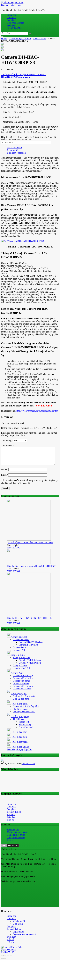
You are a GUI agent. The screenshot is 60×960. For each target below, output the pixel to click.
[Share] (5, 955)
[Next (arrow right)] (5, 958)
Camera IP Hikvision (28, 644)
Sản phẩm (11, 20)
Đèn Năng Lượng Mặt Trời (19, 749)
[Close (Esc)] (2, 955)
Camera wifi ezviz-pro (23, 686)
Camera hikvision (21, 639)
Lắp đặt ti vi (18, 931)
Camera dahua (39, 38)
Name (4, 469)
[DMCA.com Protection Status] (10, 846)
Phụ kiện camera (20, 709)
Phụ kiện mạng (25, 727)
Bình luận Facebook (16, 153)
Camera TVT (19, 650)
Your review (7, 445)
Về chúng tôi (13, 829)
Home (4, 38)
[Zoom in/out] (11, 955)
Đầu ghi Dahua (20, 665)
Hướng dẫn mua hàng (17, 832)
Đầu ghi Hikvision (21, 657)
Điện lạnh (11, 25)
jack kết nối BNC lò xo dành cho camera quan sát (30, 542)
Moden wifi (24, 722)
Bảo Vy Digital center (11, 5)
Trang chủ (11, 15)
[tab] (33, 147)
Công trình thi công (16, 837)
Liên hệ (10, 819)
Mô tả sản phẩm (14, 147)
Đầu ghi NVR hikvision (30, 663)
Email (4, 475)
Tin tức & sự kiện (15, 28)
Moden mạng (25, 724)
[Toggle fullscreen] (8, 955)
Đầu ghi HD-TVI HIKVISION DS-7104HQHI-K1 (31, 618)
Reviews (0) (12, 150)
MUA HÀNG (13, 547)
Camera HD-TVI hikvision (31, 642)
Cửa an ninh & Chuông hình (26, 706)
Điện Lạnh (18, 924)
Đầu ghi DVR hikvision (30, 660)
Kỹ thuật (11, 814)
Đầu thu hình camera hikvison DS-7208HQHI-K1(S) (31, 566)
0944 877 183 (28, 763)
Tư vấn (10, 942)
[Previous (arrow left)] (2, 958)
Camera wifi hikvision (23, 678)
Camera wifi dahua (21, 681)
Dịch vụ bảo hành (21, 699)
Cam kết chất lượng (16, 835)
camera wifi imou (21, 683)
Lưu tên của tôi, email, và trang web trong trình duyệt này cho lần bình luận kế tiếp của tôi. (29, 481)
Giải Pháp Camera (15, 23)
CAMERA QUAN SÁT (20, 38)
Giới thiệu (11, 17)
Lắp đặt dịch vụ (14, 812)
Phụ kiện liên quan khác (24, 711)
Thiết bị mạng (19, 719)
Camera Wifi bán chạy (23, 675)
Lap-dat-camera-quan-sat (24, 934)
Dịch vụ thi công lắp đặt (24, 696)
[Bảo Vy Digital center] (12, 2)
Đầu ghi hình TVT (21, 668)
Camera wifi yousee (22, 688)
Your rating (7, 440)
